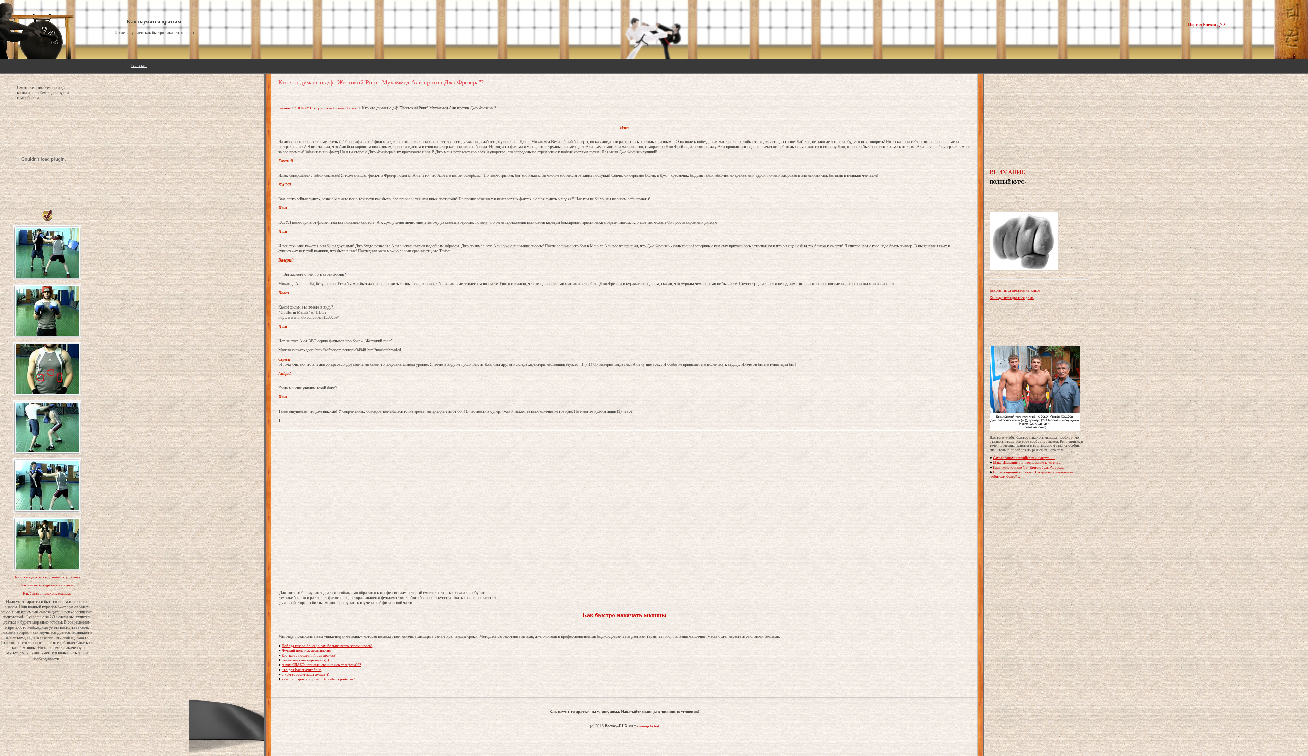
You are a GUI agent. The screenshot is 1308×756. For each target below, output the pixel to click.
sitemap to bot (648, 726)
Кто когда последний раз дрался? (309, 655)
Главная (139, 65)
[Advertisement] (624, 511)
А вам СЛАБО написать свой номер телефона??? (321, 665)
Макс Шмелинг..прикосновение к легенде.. (1027, 462)
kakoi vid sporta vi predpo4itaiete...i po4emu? (318, 679)
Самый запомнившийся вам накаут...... (1024, 458)
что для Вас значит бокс (301, 669)
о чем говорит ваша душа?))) (305, 674)
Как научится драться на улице (1015, 290)
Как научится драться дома (1012, 298)
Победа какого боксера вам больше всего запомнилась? (327, 646)
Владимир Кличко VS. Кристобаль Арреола (1028, 467)
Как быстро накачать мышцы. (47, 593)
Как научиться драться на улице (47, 585)
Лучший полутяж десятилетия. (307, 650)
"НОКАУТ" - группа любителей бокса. (326, 108)
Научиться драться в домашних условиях (47, 577)
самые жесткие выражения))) (305, 660)
